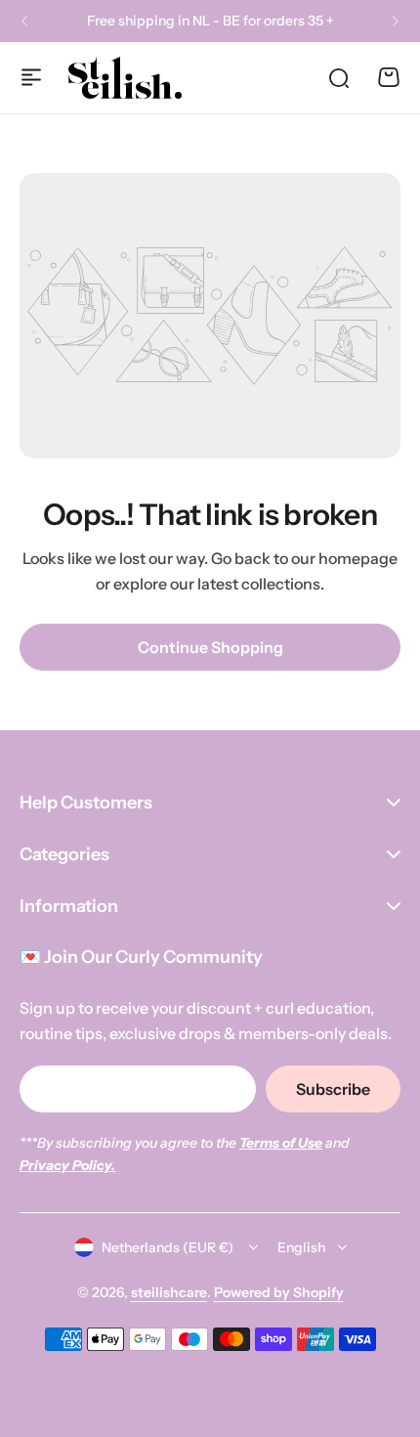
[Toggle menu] (31, 77)
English (301, 1247)
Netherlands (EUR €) (167, 1247)
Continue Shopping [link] (210, 647)
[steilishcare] (125, 78)
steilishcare (169, 1292)
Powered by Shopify (279, 1292)
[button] (24, 21)
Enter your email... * (105, 1089)
